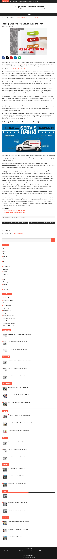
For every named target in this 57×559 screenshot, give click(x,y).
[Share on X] (7, 57)
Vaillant (5, 287)
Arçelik (5, 254)
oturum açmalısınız (19, 233)
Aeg (4, 248)
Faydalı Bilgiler (8, 217)
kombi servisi (21, 64)
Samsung (5, 282)
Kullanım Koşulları (8, 300)
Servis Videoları (22, 217)
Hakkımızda (6, 298)
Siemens (5, 284)
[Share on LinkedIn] (15, 57)
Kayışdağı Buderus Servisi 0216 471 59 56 (13, 212)
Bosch (4, 264)
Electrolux (5, 269)
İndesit (5, 276)
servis (11, 26)
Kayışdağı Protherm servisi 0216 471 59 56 (14, 210)
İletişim (5, 313)
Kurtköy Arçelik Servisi (9, 318)
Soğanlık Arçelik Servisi (9, 320)
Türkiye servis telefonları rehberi (28, 6)
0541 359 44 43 (21, 69)
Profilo (5, 279)
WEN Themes (32, 557)
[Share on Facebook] (3, 57)
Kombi (16, 217)
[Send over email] (19, 57)
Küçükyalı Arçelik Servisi (9, 323)
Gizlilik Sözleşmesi (8, 303)
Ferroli (5, 271)
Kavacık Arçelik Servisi (8, 315)
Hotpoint (5, 274)
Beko (4, 261)
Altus (4, 251)
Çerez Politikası (7, 305)
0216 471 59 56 (13, 69)
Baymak (5, 259)
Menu (29, 14)
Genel (13, 217)
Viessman (5, 289)
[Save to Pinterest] (11, 57)
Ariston (5, 256)
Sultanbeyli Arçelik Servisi (9, 326)
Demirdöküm (6, 266)
